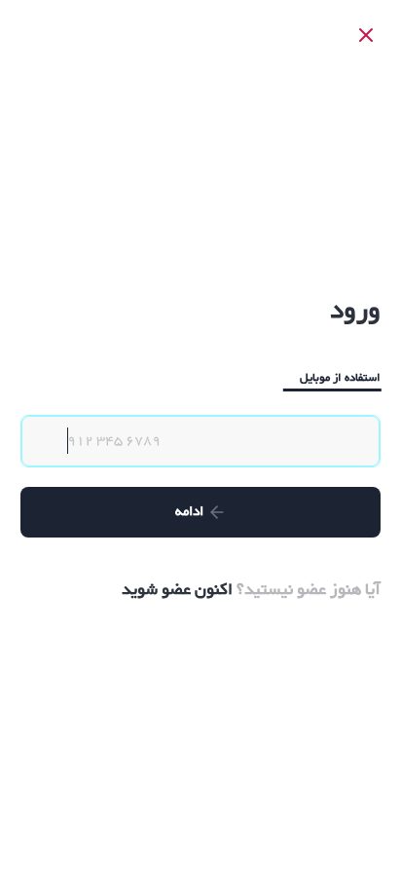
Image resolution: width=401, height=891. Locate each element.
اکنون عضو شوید (177, 590)
